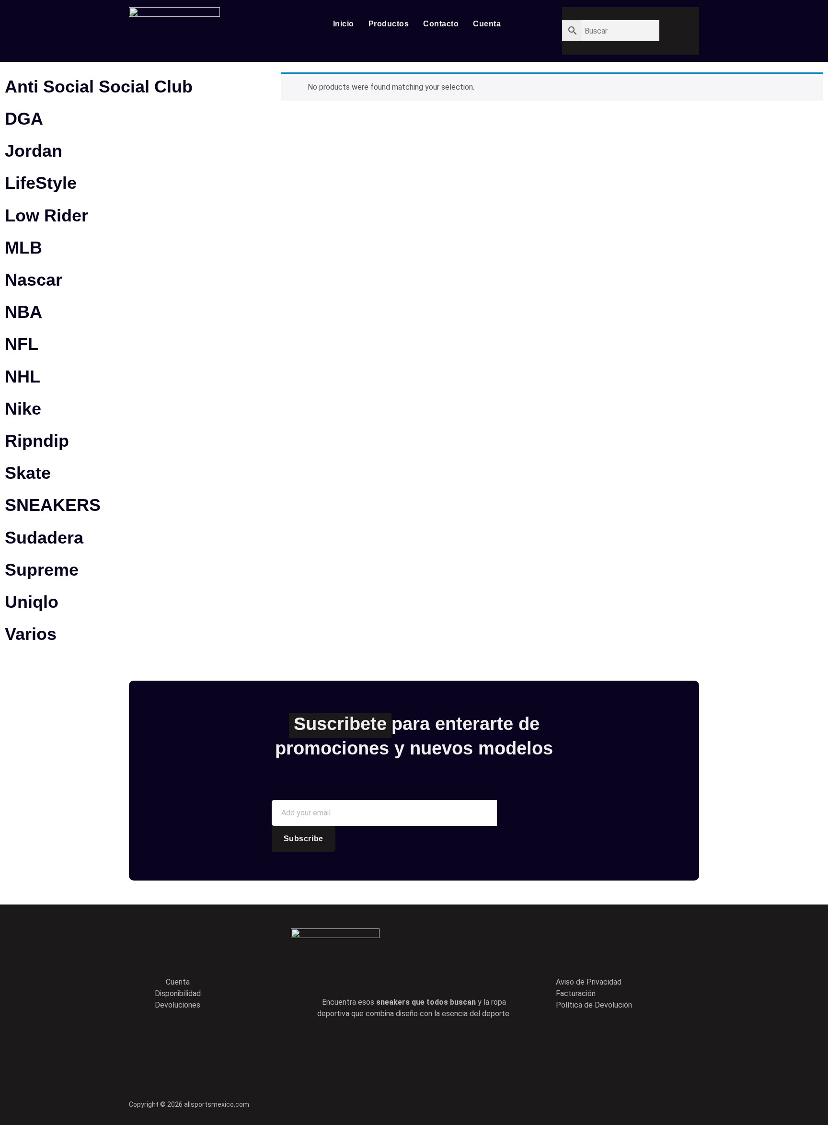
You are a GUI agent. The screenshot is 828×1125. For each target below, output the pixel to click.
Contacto (441, 24)
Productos (388, 24)
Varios (31, 634)
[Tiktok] (427, 1043)
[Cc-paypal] (654, 1102)
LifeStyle (41, 183)
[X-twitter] (400, 1043)
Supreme (42, 570)
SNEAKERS (53, 505)
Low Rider (46, 215)
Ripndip (37, 441)
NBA (23, 312)
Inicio (343, 24)
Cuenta (487, 24)
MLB (23, 247)
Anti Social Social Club (99, 86)
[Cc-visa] (621, 1102)
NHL (22, 376)
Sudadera (44, 537)
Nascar (33, 280)
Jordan (33, 151)
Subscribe (303, 839)
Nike (23, 408)
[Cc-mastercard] (687, 1102)
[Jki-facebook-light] (373, 1043)
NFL (21, 344)
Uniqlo (31, 602)
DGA (24, 118)
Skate (28, 473)
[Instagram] (455, 1043)
